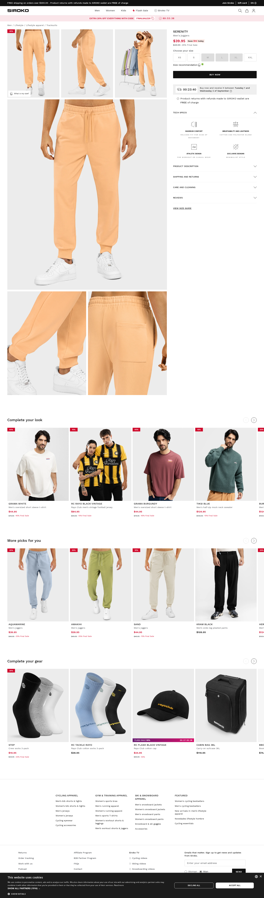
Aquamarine (17, 624)
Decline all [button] (194, 885)
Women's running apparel (108, 811)
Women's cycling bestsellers (189, 801)
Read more (119, 885)
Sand (137, 624)
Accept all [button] (234, 885)
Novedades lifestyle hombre (189, 818)
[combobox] (256, 876)
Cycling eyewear (64, 820)
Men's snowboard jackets (148, 804)
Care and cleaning (184, 187)
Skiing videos (139, 863)
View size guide (182, 208)
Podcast (22, 869)
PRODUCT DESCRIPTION (185, 166)
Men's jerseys (63, 811)
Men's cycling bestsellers (188, 806)
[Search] (240, 11)
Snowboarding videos (143, 869)
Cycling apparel (67, 795)
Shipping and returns (186, 177)
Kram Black (204, 624)
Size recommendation (185, 65)
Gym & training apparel (111, 795)
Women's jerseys (64, 815)
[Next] (254, 420)
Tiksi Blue (203, 503)
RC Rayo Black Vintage (86, 503)
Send (239, 871)
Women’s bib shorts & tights (70, 806)
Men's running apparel (107, 806)
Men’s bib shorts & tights (69, 801)
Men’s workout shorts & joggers (111, 828)
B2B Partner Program (85, 858)
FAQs (76, 863)
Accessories (141, 829)
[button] (88, 888)
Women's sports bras (106, 801)
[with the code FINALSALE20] (152, 18)
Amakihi (76, 624)
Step (12, 744)
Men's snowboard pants (147, 814)
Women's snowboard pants (149, 819)
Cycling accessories (66, 825)
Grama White (17, 503)
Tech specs (180, 112)
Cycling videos (139, 858)
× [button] (260, 876)
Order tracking (26, 858)
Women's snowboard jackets (150, 809)
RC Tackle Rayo (81, 744)
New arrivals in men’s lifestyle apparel (190, 812)
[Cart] (247, 11)
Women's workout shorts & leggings (109, 822)
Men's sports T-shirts (106, 815)
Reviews (178, 197)
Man (205, 871)
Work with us (25, 863)
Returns (22, 852)
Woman (192, 871)
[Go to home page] (18, 10)
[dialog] (132, 885)
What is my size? (21, 93)
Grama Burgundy (145, 503)
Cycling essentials (184, 823)
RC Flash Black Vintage (150, 744)
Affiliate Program (83, 852)
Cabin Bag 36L (205, 744)
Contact (78, 869)
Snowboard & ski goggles (148, 824)
